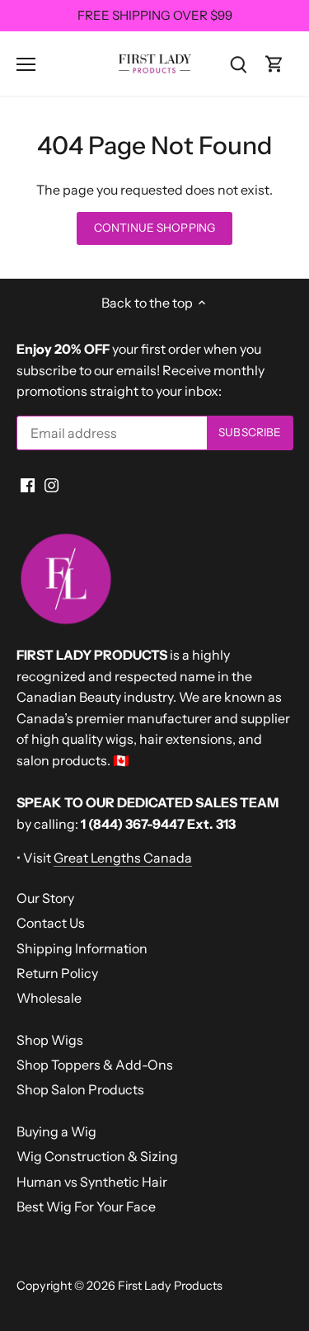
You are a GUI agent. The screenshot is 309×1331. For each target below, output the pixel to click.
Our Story (45, 898)
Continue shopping (154, 227)
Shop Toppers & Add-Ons (94, 1064)
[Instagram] (51, 484)
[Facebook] (28, 484)
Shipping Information (81, 948)
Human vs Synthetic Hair (91, 1181)
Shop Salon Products (80, 1089)
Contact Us (50, 923)
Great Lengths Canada (123, 857)
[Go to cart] (274, 63)
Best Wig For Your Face (86, 1206)
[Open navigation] (25, 64)
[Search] (238, 63)
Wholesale (49, 998)
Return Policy (57, 973)
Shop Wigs (49, 1040)
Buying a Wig (56, 1131)
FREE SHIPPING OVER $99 (154, 15)
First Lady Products (170, 1285)
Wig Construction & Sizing (97, 1156)
